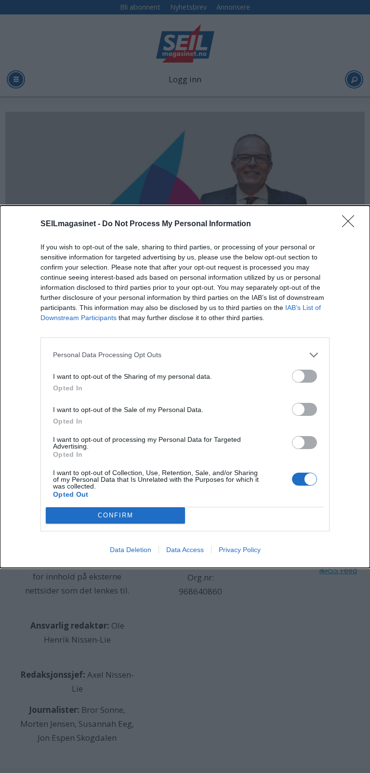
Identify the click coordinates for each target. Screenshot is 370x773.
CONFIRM (115, 515)
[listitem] (185, 355)
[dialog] (185, 387)
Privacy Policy (240, 550)
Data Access (185, 550)
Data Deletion (130, 550)
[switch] (304, 376)
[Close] (351, 224)
